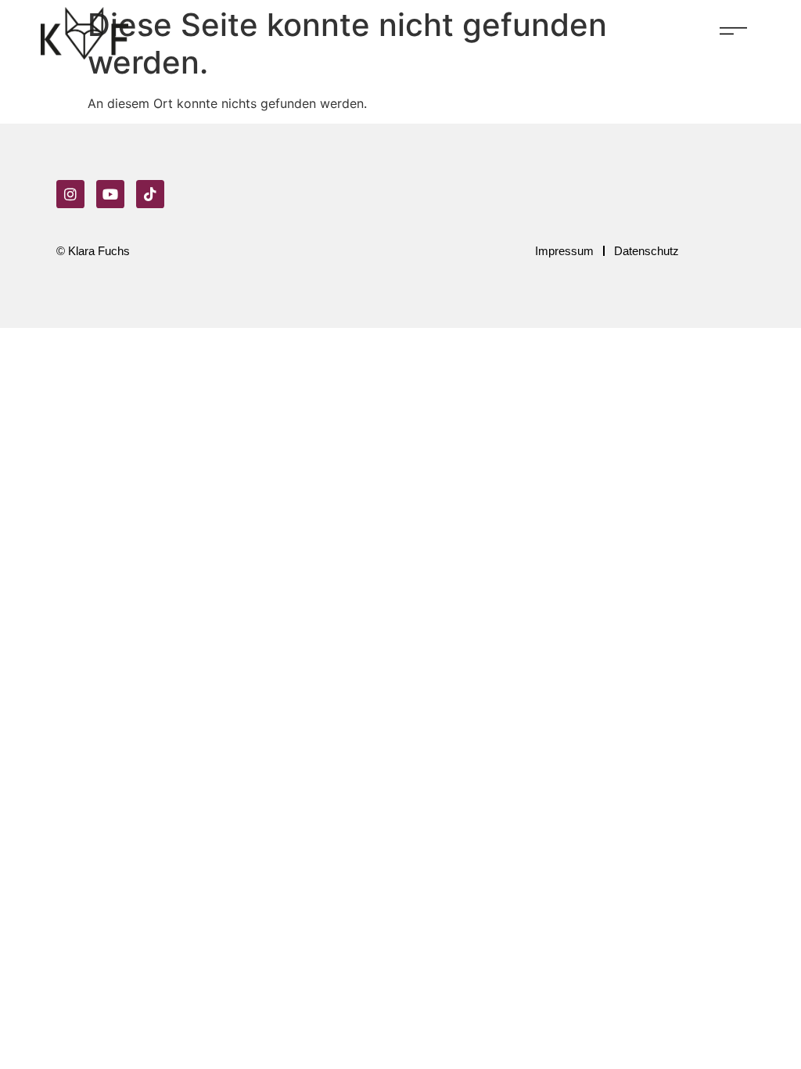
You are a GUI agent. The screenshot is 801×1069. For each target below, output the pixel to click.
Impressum (564, 250)
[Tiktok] (150, 194)
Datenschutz (646, 250)
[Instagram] (70, 194)
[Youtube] (110, 194)
